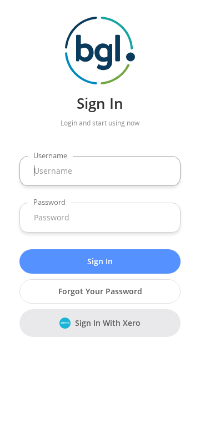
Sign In (100, 261)
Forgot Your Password (100, 291)
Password (49, 202)
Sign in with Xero (108, 323)
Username (50, 155)
